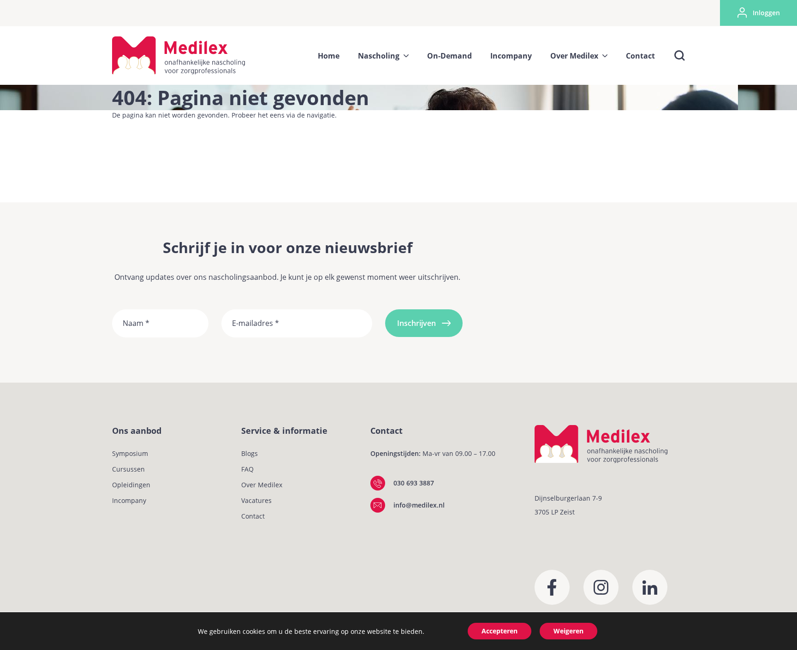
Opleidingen (131, 484)
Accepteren (499, 630)
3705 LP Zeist (555, 512)
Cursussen (128, 469)
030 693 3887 (413, 483)
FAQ (247, 469)
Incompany (129, 500)
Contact (253, 516)
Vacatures (256, 500)
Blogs (249, 453)
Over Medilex (261, 484)
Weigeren (568, 630)
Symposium (130, 453)
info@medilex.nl (419, 505)
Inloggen (766, 12)
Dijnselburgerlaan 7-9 (568, 498)
